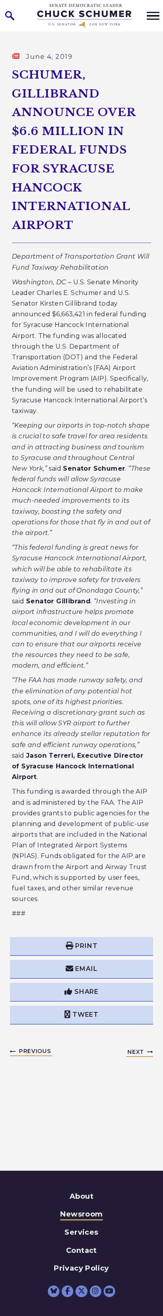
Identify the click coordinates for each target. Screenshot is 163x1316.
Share (86, 991)
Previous (35, 1051)
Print (86, 946)
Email (86, 968)
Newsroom (81, 1214)
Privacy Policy (81, 1268)
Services (81, 1232)
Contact (81, 1250)
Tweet (85, 1014)
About (81, 1196)
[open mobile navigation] (153, 16)
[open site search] (10, 16)
